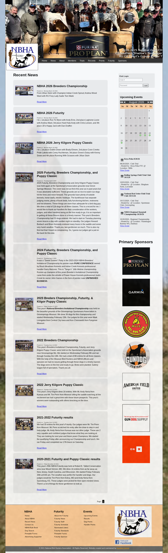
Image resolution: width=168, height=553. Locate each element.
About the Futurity (61, 516)
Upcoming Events (91, 516)
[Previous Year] (121, 102)
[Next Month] (148, 102)
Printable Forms (31, 534)
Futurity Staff (59, 522)
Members (72, 61)
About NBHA (30, 519)
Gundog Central (123, 548)
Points (102, 61)
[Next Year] (151, 102)
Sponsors (122, 61)
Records (91, 61)
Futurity (111, 61)
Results (87, 519)
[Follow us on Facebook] (123, 544)
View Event (124, 170)
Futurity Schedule (61, 525)
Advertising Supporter (33, 537)
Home (44, 61)
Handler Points (89, 525)
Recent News (30, 522)
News (53, 61)
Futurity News (59, 519)
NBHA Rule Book (31, 528)
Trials (82, 61)
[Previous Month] (124, 102)
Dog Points (88, 522)
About (61, 61)
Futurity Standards (61, 531)
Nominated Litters (61, 528)
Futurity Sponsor (60, 537)
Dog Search (29, 531)
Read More (42, 102)
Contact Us (29, 525)
